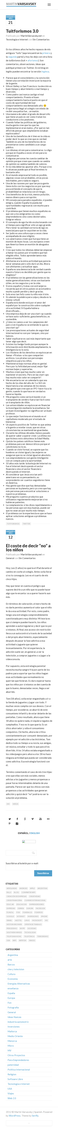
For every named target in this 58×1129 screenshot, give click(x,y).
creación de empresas (16, 896)
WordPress (15, 1115)
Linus (27, 920)
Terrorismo (42, 936)
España (21, 908)
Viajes (11, 1093)
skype (22, 928)
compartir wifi (28, 892)
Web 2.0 (12, 1098)
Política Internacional (19, 1069)
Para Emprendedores (18, 1060)
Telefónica (29, 936)
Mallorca (12, 1031)
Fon (18, 912)
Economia (13, 978)
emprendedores (36, 904)
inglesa (45, 71)
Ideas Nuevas (14, 1017)
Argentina (42, 888)
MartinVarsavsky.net (31, 35)
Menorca (12, 1040)
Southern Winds (14, 932)
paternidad (13, 1064)
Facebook (40, 908)
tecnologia (30, 932)
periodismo (12, 928)
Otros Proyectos (16, 1055)
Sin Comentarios (41, 39)
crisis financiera (14, 900)
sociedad (32, 928)
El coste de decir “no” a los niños (28, 547)
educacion (22, 904)
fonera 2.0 (27, 912)
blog (16, 892)
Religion (12, 1074)
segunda (12, 56)
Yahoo (32, 940)
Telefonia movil (14, 936)
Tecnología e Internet (17, 39)
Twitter (26, 524)
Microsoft (37, 920)
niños (15, 804)
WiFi (14, 940)
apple (32, 888)
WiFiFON (22, 940)
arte (10, 959)
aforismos (33, 60)
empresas (11, 908)
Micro (11, 1045)
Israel (9, 920)
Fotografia (13, 1007)
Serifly (35, 1115)
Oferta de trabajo (33, 924)
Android (23, 888)
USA (8, 940)
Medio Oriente (15, 1036)
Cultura (11, 974)
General (10, 558)
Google (10, 916)
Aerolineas (12, 888)
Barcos (11, 964)
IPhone (44, 916)
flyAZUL (10, 912)
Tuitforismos (13, 524)
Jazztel (18, 920)
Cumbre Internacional (35, 900)
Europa (30, 908)
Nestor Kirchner (14, 924)
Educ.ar (10, 904)
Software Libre (15, 1079)
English (35, 833)
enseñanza (13, 988)
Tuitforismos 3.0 (22, 31)
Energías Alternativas (19, 983)
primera (46, 53)
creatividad (34, 896)
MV (8, 804)
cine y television (16, 969)
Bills (9, 892)
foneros (39, 912)
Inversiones (33, 916)
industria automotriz (18, 1021)
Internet (21, 916)
